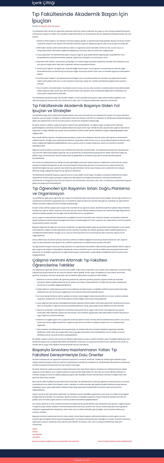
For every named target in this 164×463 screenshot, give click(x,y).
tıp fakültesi (37, 434)
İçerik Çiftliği (43, 2)
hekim (34, 429)
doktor (35, 431)
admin (57, 26)
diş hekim (36, 437)
